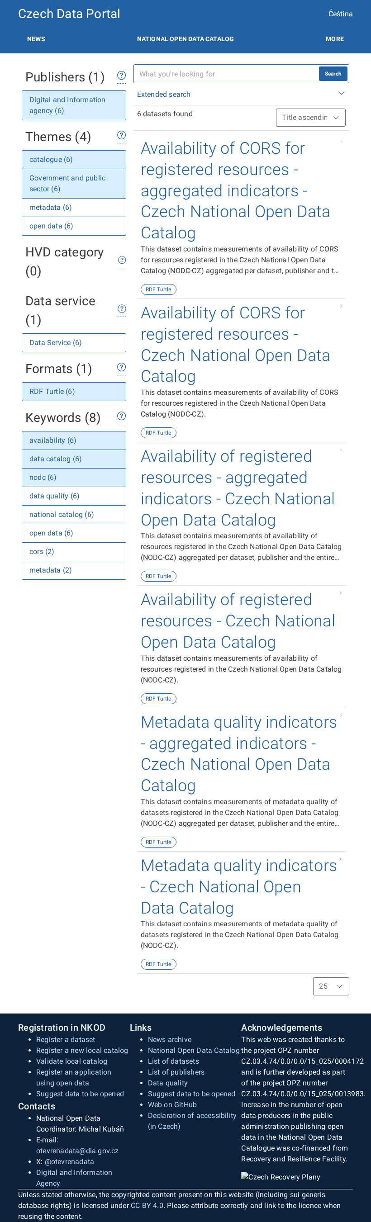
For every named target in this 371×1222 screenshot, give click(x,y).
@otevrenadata (70, 1161)
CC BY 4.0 (147, 1205)
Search (333, 74)
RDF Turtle (158, 289)
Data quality (168, 1083)
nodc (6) (43, 477)
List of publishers (176, 1072)
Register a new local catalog (82, 1050)
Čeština (340, 13)
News (36, 39)
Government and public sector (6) (67, 183)
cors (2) (42, 551)
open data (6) (51, 226)
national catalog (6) (61, 514)
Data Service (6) (55, 342)
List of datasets (173, 1061)
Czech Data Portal (69, 13)
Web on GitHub (172, 1104)
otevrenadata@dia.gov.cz (77, 1150)
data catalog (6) (55, 459)
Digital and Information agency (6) (67, 105)
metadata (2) (50, 570)
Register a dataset (65, 1039)
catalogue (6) (51, 159)
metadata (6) (50, 207)
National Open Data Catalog (194, 1050)
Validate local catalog (71, 1061)
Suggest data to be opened (80, 1093)
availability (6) (52, 440)
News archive (169, 1039)
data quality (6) (54, 496)
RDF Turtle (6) (52, 391)
